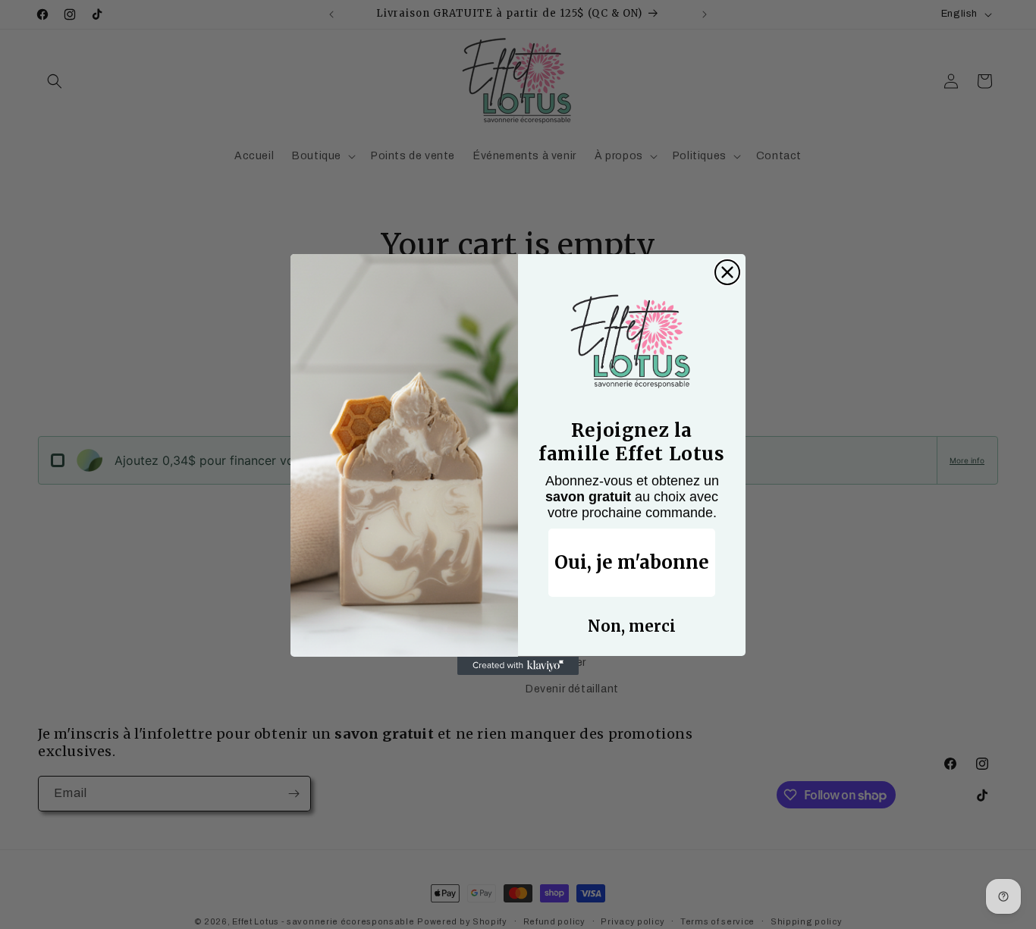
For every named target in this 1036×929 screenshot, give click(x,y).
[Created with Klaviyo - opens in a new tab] (518, 666)
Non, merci (632, 626)
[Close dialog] (727, 272)
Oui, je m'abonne (631, 563)
